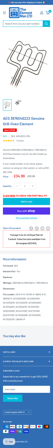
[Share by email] (48, 228)
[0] (47, 12)
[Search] (46, 23)
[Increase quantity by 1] (32, 186)
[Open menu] (4, 13)
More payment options (26, 217)
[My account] (41, 12)
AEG (5, 136)
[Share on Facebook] (31, 228)
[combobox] (23, 23)
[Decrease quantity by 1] (17, 186)
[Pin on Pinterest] (37, 228)
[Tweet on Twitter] (42, 228)
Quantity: (7, 186)
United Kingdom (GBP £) (15, 412)
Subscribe (12, 398)
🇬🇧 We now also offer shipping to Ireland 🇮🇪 (26, 2)
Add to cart (26, 201)
